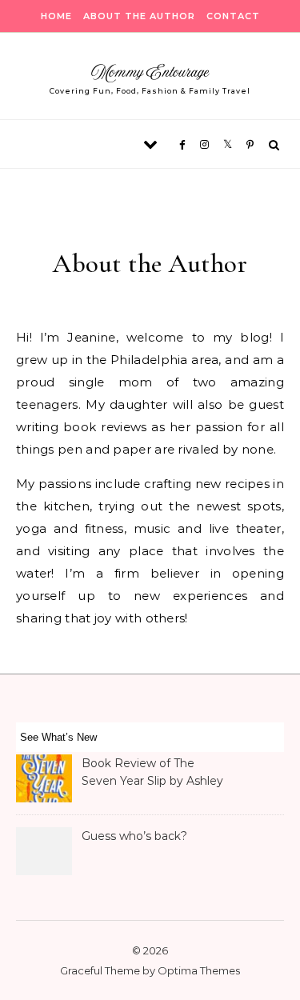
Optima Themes (199, 970)
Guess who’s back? (134, 836)
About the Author (139, 16)
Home (56, 16)
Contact (233, 16)
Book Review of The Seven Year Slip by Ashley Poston (152, 773)
